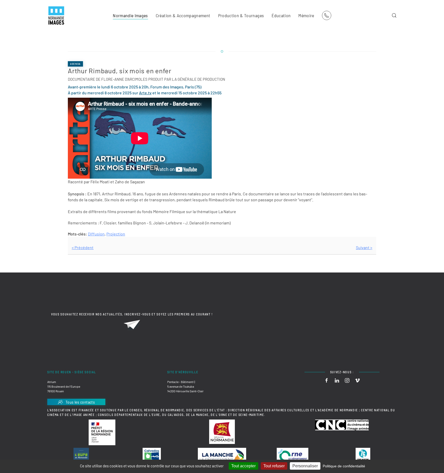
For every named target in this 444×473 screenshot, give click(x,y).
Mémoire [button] (306, 15)
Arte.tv (145, 92)
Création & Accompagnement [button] (183, 15)
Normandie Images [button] (130, 15)
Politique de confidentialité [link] (344, 466)
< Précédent (83, 247)
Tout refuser (274, 466)
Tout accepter (243, 466)
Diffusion (96, 233)
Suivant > (364, 247)
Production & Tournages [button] (241, 15)
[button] (394, 15)
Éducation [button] (281, 15)
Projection (115, 233)
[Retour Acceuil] (56, 15)
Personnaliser (305, 466)
